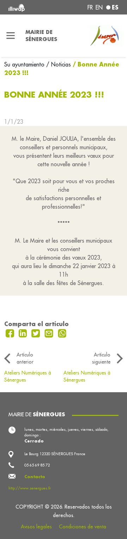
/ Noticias (58, 64)
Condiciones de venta (82, 526)
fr (90, 7)
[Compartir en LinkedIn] (23, 332)
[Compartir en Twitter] (36, 332)
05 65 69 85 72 (37, 465)
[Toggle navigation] (10, 35)
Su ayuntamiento (25, 64)
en (99, 7)
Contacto (34, 476)
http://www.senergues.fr (29, 488)
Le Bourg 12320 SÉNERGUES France (54, 453)
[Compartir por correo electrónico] (49, 332)
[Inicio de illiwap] (29, 7)
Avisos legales (36, 526)
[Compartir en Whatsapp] (62, 332)
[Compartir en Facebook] (10, 332)
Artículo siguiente (101, 358)
